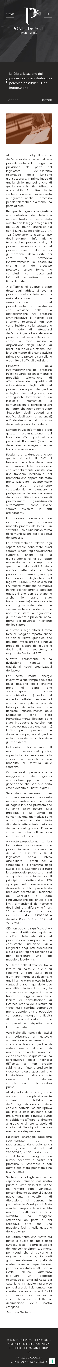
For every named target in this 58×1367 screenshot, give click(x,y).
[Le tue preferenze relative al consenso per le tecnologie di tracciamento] (52, 1361)
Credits (41, 1361)
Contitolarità (22, 1361)
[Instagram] (40, 13)
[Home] (29, 27)
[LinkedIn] (35, 13)
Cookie (35, 1357)
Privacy (21, 1357)
